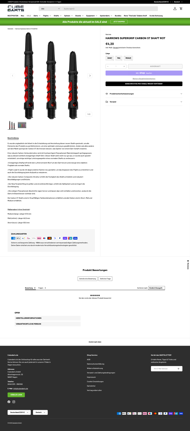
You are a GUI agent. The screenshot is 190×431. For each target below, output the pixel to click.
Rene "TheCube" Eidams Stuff (135, 16)
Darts (36, 16)
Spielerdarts (105, 16)
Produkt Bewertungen (95, 270)
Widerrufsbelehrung (95, 368)
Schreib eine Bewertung (87, 279)
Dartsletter (91, 386)
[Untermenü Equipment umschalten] (96, 15)
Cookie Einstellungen (95, 381)
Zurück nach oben (95, 342)
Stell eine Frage (105, 279)
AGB (88, 359)
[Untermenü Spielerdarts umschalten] (111, 15)
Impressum (91, 377)
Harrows (108, 34)
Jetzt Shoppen (119, 22)
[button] (181, 8)
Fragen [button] (40, 288)
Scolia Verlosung (156, 16)
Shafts (56, 16)
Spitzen (67, 16)
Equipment (90, 16)
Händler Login (16, 395)
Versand (116, 48)
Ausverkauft (155, 66)
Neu (22, 16)
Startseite (10, 29)
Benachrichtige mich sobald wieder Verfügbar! (144, 84)
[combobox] (98, 8)
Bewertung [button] (29, 288)
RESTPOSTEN (13, 16)
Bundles (118, 16)
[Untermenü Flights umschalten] (50, 15)
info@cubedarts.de (20, 388)
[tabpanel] (51, 183)
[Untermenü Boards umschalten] (82, 15)
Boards (78, 16)
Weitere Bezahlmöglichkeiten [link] (144, 79)
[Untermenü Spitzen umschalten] (72, 15)
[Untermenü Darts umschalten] (39, 15)
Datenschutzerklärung (95, 364)
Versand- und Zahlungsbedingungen (101, 373)
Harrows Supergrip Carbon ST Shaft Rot (26, 29)
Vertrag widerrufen (94, 390)
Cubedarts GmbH (17, 423)
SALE (29, 16)
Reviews (188, 266)
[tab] (13, 138)
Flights (45, 16)
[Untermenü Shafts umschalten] (60, 15)
